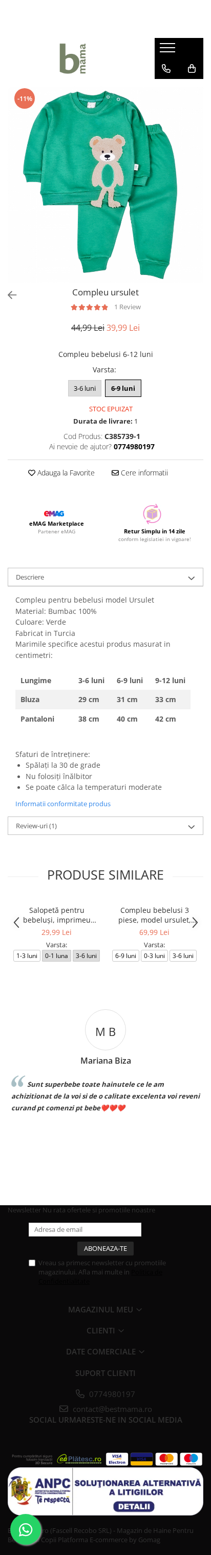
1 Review (127, 306)
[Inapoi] (7, 295)
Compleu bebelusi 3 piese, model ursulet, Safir (154, 915)
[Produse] (169, 50)
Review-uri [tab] (36, 825)
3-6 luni (85, 388)
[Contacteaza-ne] (166, 68)
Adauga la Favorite (65, 472)
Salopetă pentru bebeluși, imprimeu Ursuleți (57, 915)
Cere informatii (143, 472)
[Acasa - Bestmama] (73, 58)
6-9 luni (123, 388)
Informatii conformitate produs (63, 803)
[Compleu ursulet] (105, 185)
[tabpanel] (105, 185)
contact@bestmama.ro (111, 1409)
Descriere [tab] (30, 577)
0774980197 (111, 1394)
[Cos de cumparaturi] (192, 68)
